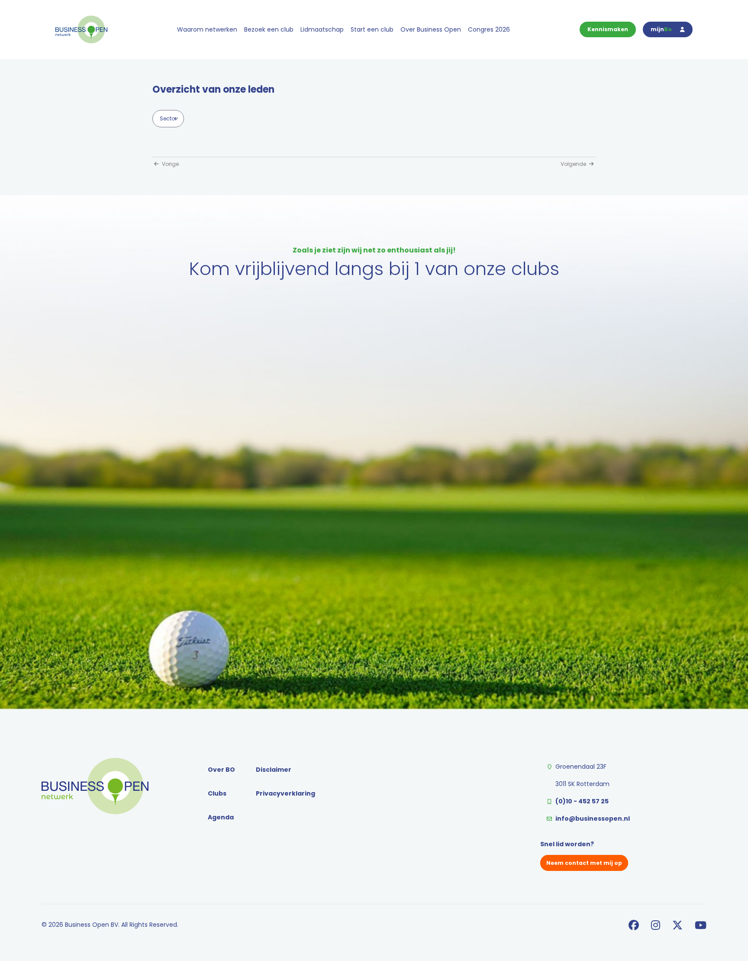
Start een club (372, 29)
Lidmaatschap (322, 29)
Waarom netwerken (207, 29)
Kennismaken (607, 29)
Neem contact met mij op (584, 863)
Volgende (574, 164)
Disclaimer (273, 769)
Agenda (221, 817)
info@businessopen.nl (592, 818)
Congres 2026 (489, 29)
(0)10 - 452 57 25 (582, 801)
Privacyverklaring (285, 793)
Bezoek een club (268, 29)
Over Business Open (430, 29)
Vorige (170, 164)
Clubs (217, 793)
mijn (661, 29)
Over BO (221, 769)
